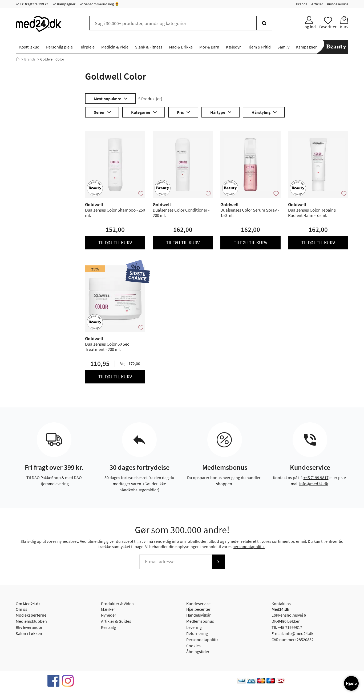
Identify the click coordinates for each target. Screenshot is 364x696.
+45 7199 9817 (316, 477)
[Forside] (17, 59)
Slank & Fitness (148, 47)
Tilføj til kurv (115, 243)
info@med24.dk (313, 483)
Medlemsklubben (31, 621)
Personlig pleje (59, 47)
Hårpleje (87, 47)
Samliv (283, 47)
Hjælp (351, 683)
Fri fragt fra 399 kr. (33, 4)
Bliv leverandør (29, 627)
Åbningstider (197, 651)
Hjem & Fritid (259, 47)
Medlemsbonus (200, 621)
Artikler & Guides (116, 621)
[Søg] (264, 23)
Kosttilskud (29, 47)
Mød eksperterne (31, 615)
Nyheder (108, 615)
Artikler (317, 4)
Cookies (193, 645)
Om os (21, 609)
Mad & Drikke (181, 47)
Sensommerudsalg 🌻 (101, 4)
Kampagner (65, 4)
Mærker (108, 609)
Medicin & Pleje (114, 47)
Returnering (197, 633)
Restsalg (108, 627)
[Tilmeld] (218, 562)
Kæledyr (233, 47)
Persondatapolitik (202, 639)
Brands (301, 4)
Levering (194, 627)
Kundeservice (337, 4)
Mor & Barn (209, 47)
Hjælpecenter (198, 609)
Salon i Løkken (29, 633)
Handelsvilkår (198, 615)
